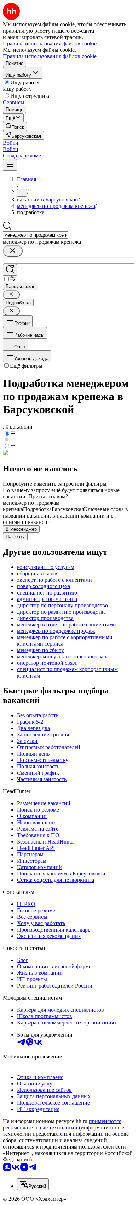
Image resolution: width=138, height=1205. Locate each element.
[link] (15, 126)
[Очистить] (13, 251)
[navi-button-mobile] (10, 165)
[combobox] (35, 235)
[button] (10, 143)
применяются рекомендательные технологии (62, 1124)
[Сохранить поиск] (10, 270)
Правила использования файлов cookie (50, 56)
